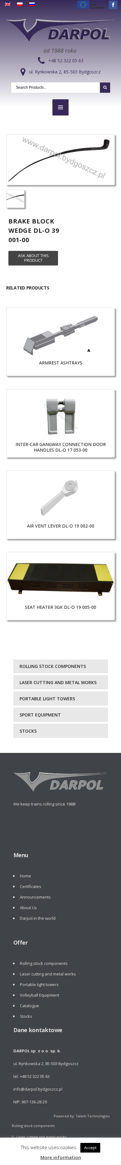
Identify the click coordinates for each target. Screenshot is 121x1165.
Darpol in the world (38, 918)
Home (25, 876)
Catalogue (29, 1005)
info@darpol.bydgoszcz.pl (37, 1089)
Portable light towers (47, 699)
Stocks (28, 731)
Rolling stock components (53, 666)
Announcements (35, 897)
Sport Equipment (40, 715)
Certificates (30, 886)
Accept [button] (90, 1147)
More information (60, 1157)
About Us (28, 907)
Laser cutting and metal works (58, 682)
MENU (60, 107)
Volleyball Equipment (39, 995)
